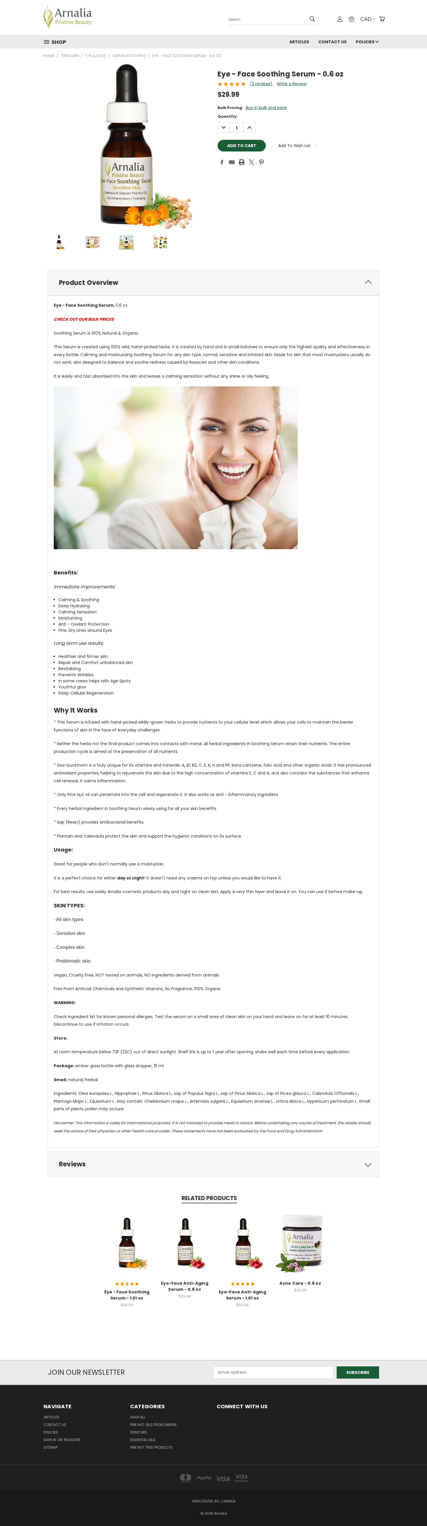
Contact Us (332, 42)
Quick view (127, 1236)
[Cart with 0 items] (382, 19)
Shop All (137, 1417)
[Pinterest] (261, 162)
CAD (365, 19)
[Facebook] (222, 162)
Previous (412, 1508)
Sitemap (51, 1447)
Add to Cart (127, 1247)
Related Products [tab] (209, 1198)
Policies (365, 42)
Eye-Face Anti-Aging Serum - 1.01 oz (242, 1295)
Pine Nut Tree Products (151, 1447)
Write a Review (291, 84)
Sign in (50, 1439)
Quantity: (228, 116)
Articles (299, 42)
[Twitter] (251, 162)
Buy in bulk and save (266, 107)
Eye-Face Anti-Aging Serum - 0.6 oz (184, 1286)
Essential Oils (142, 1439)
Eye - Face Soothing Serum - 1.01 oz (127, 1295)
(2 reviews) (261, 84)
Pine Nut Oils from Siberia (153, 1424)
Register (72, 1439)
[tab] (213, 282)
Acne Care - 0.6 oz (300, 1283)
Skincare (138, 1432)
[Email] (232, 162)
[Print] (242, 162)
